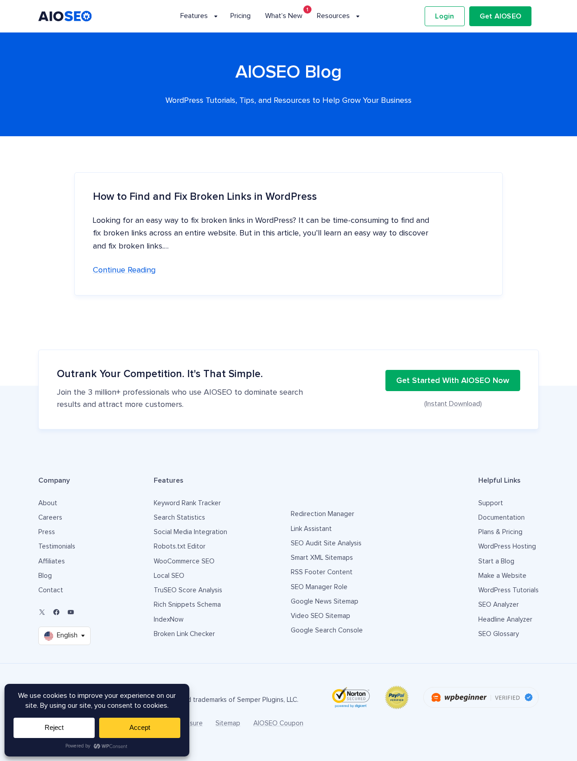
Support (490, 503)
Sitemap (227, 723)
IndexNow (168, 619)
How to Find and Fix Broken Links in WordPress (205, 197)
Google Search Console (327, 630)
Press (46, 532)
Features (194, 15)
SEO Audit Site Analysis (326, 543)
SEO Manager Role (319, 587)
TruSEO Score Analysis (188, 590)
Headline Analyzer (505, 619)
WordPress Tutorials (508, 590)
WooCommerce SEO (184, 561)
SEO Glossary (498, 634)
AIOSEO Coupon (278, 723)
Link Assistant (311, 529)
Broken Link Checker (184, 634)
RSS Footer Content (322, 572)
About (47, 503)
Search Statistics (179, 517)
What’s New (283, 15)
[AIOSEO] (65, 16)
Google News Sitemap (324, 601)
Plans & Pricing (500, 532)
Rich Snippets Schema (187, 604)
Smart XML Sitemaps (322, 557)
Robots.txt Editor (180, 546)
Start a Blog (496, 561)
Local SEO (169, 575)
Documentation (501, 517)
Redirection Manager (322, 514)
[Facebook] (56, 612)
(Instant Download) (453, 403)
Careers (50, 517)
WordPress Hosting (507, 546)
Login (444, 16)
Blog (45, 575)
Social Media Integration (190, 532)
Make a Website (502, 575)
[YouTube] (70, 612)
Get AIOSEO (501, 16)
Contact (50, 590)
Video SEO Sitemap (320, 616)
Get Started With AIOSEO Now (452, 381)
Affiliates (51, 561)
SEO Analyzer (498, 604)
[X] (42, 612)
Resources (333, 15)
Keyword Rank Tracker (187, 503)
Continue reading (124, 270)
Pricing (240, 15)
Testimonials (56, 546)
